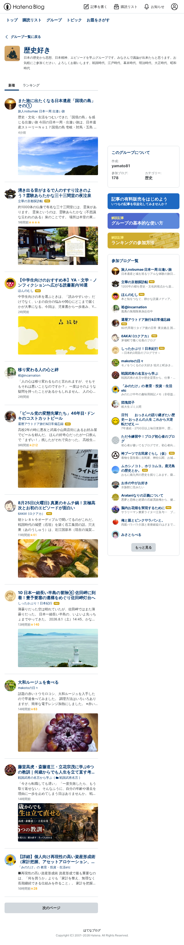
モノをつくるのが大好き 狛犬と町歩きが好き (150, 365)
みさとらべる (131, 535)
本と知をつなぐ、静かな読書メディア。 (147, 299)
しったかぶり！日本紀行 (35, 603)
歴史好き (37, 50)
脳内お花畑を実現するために (143, 508)
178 (115, 177)
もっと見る (143, 547)
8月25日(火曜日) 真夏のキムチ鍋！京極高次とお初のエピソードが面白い (56, 505)
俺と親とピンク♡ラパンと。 (143, 520)
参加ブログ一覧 (125, 260)
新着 (11, 85)
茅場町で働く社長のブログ (138, 340)
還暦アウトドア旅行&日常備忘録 (40, 424)
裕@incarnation (29, 375)
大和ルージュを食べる (38, 682)
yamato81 (121, 165)
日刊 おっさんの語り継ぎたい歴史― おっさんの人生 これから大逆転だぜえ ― (148, 419)
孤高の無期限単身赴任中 (137, 311)
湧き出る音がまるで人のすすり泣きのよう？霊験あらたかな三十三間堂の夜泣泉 (54, 193)
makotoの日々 (28, 688)
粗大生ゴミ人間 (131, 406)
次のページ (51, 907)
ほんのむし (26, 290)
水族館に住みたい (132, 487)
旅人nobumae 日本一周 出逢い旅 (41, 111)
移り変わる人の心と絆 (38, 369)
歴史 (149, 177)
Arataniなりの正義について (142, 495)
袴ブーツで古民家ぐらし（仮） (144, 453)
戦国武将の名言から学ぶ (35, 777)
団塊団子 (128, 402)
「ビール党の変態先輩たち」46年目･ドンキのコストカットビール (56, 416)
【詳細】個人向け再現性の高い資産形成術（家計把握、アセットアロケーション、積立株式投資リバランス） (56, 861)
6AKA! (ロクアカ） (31, 513)
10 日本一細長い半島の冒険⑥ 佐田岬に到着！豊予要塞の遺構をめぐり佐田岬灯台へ (57, 595)
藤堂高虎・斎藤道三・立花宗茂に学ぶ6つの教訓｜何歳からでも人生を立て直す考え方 (56, 771)
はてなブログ (92, 930)
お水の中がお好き (134, 483)
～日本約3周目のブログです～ (141, 353)
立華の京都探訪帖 (30, 201)
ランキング (31, 85)
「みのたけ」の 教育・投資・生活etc (44, 867)
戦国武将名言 (68, 777)
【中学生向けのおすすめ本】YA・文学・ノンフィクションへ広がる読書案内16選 (57, 282)
